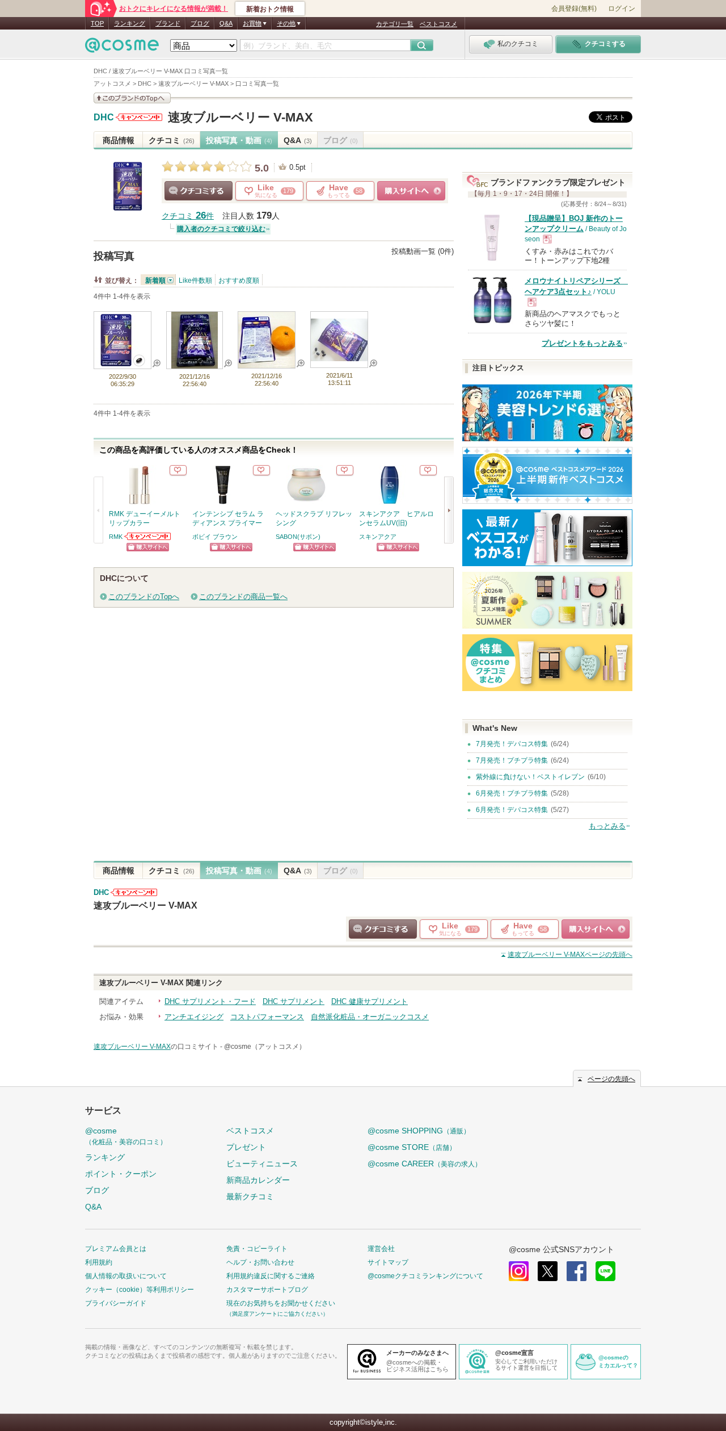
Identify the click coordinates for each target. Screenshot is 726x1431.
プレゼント (246, 1147)
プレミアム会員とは (115, 1249)
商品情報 (118, 140)
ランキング (129, 23)
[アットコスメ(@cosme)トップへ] (122, 48)
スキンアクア (377, 536)
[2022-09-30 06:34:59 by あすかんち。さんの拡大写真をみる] (122, 363)
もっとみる (607, 826)
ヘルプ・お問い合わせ (260, 1262)
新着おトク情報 (270, 9)
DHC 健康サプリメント (369, 1001)
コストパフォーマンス (267, 1016)
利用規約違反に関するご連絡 (270, 1276)
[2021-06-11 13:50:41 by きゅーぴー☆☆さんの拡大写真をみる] (339, 356)
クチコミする (198, 190)
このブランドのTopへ (143, 596)
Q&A (226, 23)
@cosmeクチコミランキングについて (425, 1276)
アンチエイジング (193, 1016)
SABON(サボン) (298, 536)
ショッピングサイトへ (411, 190)
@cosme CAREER (425, 1163)
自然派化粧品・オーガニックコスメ (370, 1016)
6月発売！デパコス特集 (512, 810)
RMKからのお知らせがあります (148, 536)
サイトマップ (388, 1262)
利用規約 (98, 1262)
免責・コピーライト (257, 1249)
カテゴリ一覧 (394, 23)
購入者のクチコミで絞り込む (221, 229)
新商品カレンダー (258, 1180)
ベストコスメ (438, 23)
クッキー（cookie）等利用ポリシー (139, 1290)
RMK (116, 536)
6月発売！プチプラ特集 (512, 793)
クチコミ (172, 140)
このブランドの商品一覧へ (243, 596)
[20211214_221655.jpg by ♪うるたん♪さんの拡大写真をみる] (266, 363)
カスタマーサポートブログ (267, 1290)
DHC (104, 117)
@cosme (126, 1136)
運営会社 (381, 1249)
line (605, 1271)
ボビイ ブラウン (215, 536)
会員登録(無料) (574, 8)
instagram (519, 1271)
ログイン (621, 8)
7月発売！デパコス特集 (512, 744)
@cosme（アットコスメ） (265, 1047)
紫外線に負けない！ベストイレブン (530, 777)
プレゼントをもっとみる (582, 343)
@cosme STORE (412, 1147)
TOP (97, 23)
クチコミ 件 (188, 216)
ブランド (167, 23)
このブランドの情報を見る (132, 98)
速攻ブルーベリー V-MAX (240, 117)
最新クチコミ (250, 1196)
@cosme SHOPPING (419, 1130)
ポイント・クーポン (121, 1173)
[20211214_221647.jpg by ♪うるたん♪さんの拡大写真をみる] (194, 363)
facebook (576, 1271)
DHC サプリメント (293, 1001)
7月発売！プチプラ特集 (512, 760)
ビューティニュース (262, 1163)
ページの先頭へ (570, 955)
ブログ (200, 23)
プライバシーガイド (115, 1303)
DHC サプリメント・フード (210, 1001)
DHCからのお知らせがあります (139, 117)
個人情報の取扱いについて (126, 1276)
